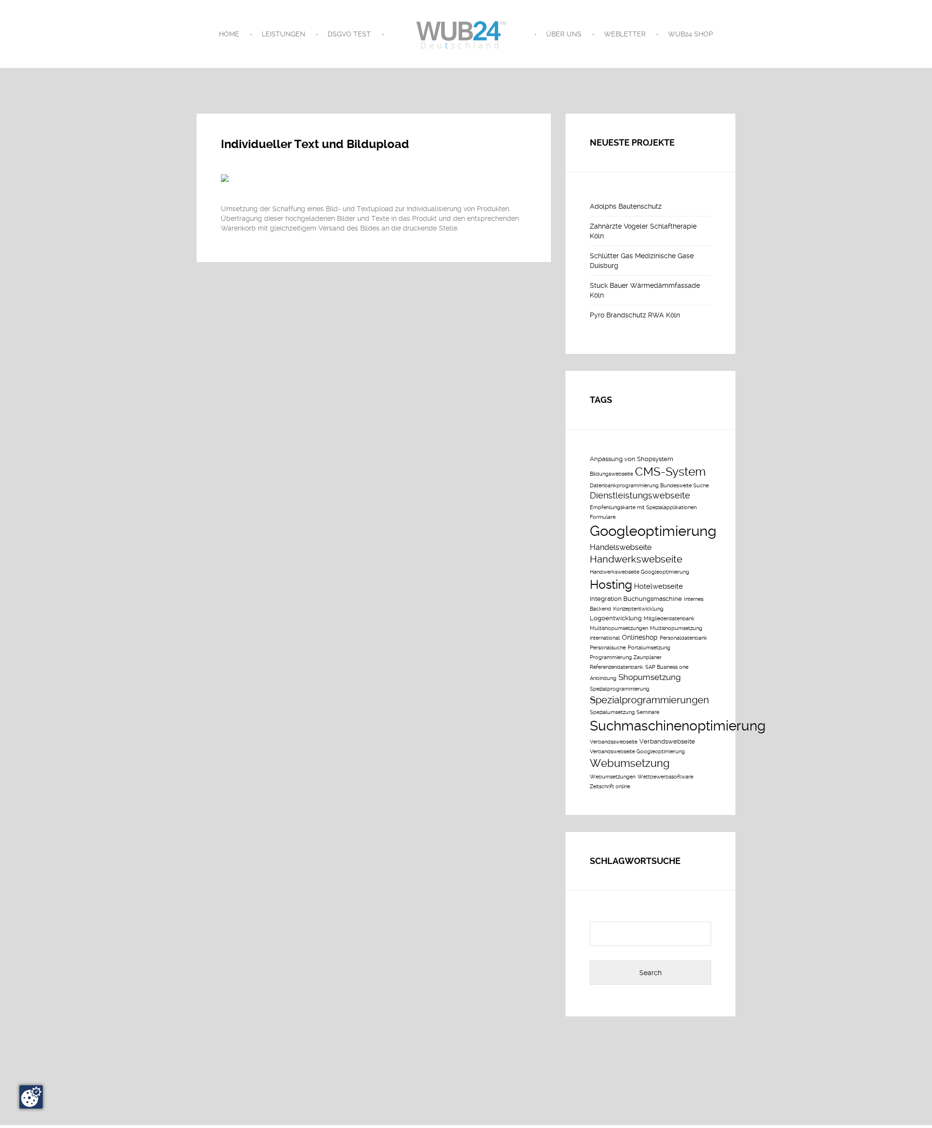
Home (229, 34)
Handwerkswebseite (636, 559)
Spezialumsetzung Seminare (624, 712)
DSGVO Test (349, 34)
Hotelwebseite (658, 586)
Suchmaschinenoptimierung (678, 726)
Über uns (564, 34)
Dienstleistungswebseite (640, 495)
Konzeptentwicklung (638, 609)
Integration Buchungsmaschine (636, 598)
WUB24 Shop (690, 34)
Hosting (611, 585)
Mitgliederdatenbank (669, 618)
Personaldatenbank (683, 638)
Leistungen (283, 34)
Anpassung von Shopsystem (631, 459)
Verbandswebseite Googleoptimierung (637, 751)
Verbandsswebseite (613, 742)
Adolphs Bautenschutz (626, 206)
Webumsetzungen (612, 777)
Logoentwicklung (616, 618)
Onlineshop (640, 637)
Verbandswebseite (667, 741)
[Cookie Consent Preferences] (31, 1097)
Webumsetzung (630, 763)
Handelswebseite (620, 547)
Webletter (625, 34)
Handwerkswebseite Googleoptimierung (639, 572)
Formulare (603, 517)
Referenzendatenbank (616, 667)
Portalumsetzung (649, 648)
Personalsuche (608, 648)
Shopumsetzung (649, 677)
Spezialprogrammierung (619, 689)
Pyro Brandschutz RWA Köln (635, 315)
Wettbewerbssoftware (665, 777)
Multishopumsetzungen (619, 628)
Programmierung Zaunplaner (626, 657)
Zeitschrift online (610, 786)
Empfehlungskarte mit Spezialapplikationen (643, 507)
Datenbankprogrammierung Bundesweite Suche (649, 485)
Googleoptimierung (653, 531)
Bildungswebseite (611, 474)
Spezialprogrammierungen (649, 700)
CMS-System (670, 472)
